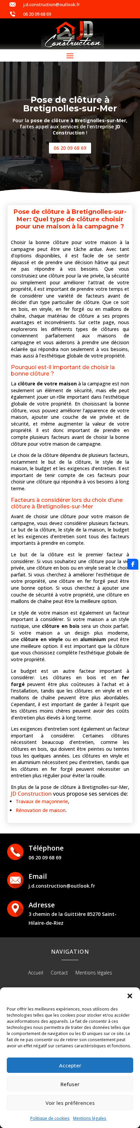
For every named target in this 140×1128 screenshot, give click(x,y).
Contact (59, 973)
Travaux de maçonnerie (42, 801)
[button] (129, 995)
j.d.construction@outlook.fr (51, 4)
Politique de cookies (50, 1118)
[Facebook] (132, 564)
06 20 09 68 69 (37, 14)
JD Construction (31, 793)
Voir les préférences (70, 1102)
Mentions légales (89, 1118)
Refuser (70, 1084)
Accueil (35, 973)
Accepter (70, 1065)
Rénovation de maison (41, 810)
